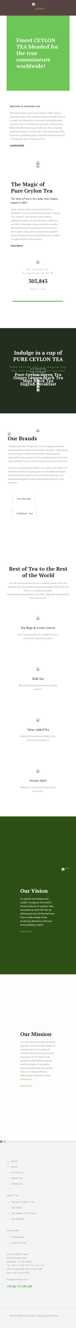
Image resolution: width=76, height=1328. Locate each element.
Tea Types (16, 1207)
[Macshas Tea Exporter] (38, 8)
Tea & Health (17, 1219)
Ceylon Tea (17, 1178)
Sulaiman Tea (18, 1242)
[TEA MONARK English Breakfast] (38, 390)
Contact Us (17, 1184)
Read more (26, 931)
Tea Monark (17, 1237)
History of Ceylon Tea (22, 1202)
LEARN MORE (17, 145)
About (14, 1167)
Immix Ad (53, 1315)
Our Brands (17, 1172)
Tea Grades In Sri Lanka (23, 1213)
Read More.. (17, 245)
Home (14, 1161)
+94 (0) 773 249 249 (19, 1286)
